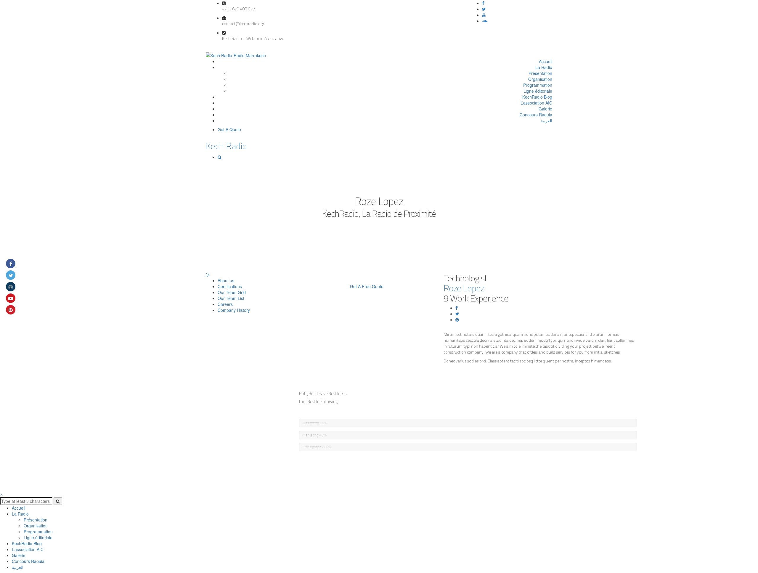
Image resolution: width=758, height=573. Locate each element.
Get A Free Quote (366, 286)
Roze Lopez (464, 288)
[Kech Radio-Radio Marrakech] (236, 55)
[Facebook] (483, 3)
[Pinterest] (457, 319)
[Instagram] (10, 286)
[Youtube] (10, 298)
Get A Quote (229, 129)
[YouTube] (484, 15)
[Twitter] (484, 9)
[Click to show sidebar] (207, 274)
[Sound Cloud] (484, 21)
